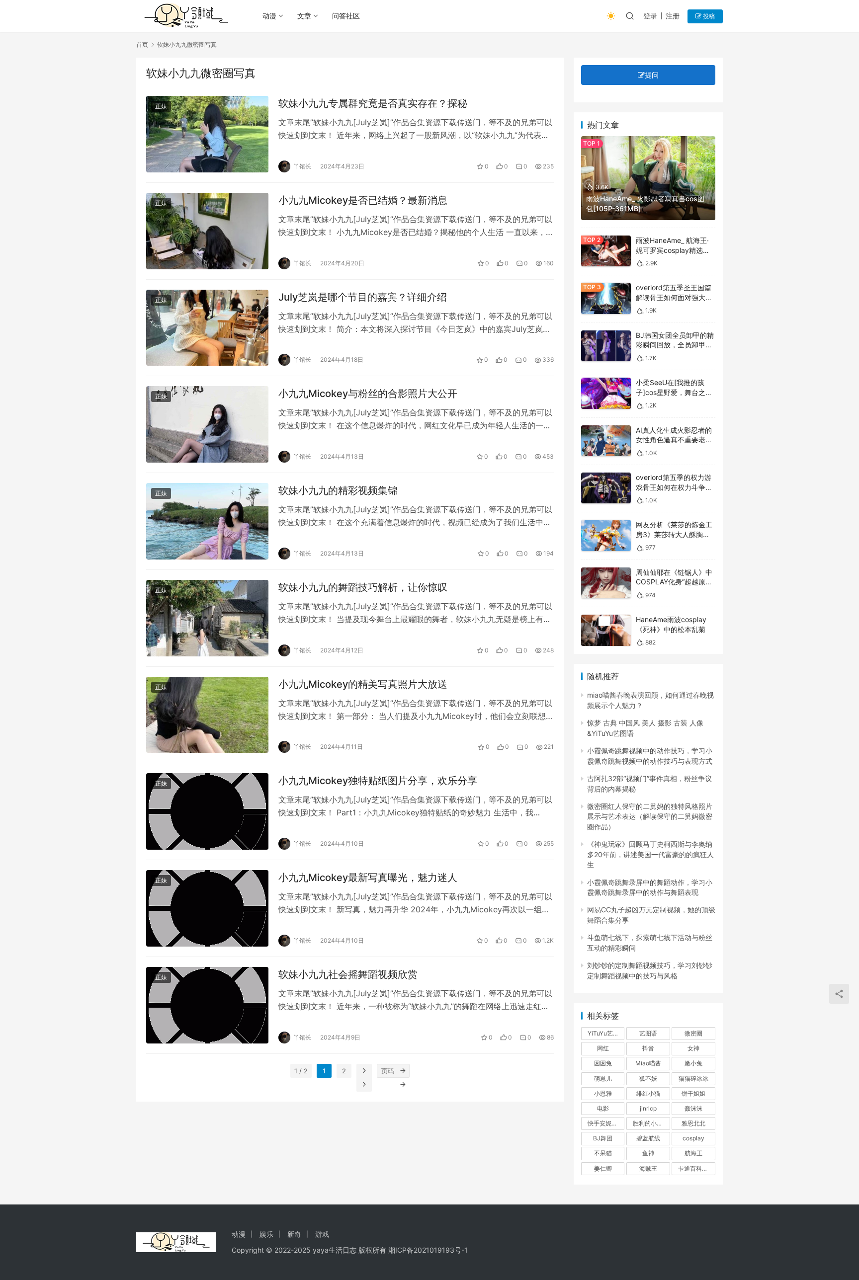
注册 (673, 15)
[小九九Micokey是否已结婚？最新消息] (207, 231)
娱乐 (266, 1234)
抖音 (648, 1048)
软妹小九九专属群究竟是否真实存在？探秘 (372, 103)
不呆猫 (603, 1153)
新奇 (294, 1234)
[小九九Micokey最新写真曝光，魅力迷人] (207, 908)
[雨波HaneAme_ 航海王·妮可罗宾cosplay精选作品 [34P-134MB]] (606, 251)
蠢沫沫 (693, 1108)
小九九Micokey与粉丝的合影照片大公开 (367, 394)
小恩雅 (603, 1093)
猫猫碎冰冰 (693, 1078)
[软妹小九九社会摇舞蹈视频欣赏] (207, 1005)
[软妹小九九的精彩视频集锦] (207, 521)
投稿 (708, 16)
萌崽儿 (603, 1078)
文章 (304, 15)
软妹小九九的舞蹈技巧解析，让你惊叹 (362, 587)
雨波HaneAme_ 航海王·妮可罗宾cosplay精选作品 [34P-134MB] (673, 250)
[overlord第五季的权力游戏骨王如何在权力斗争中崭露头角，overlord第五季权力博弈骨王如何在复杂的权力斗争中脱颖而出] (606, 488)
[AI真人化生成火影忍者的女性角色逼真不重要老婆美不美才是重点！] (606, 441)
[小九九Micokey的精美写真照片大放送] (207, 715)
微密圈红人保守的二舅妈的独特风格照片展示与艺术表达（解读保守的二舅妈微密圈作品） (649, 816)
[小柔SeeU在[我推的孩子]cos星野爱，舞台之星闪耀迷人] (606, 393)
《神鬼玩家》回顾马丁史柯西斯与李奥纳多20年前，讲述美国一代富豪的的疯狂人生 (650, 854)
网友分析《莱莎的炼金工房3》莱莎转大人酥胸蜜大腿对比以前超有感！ (674, 534)
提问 (652, 75)
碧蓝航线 (648, 1138)
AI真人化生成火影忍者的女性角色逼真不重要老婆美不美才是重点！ (674, 440)
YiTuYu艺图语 (606, 1033)
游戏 (322, 1234)
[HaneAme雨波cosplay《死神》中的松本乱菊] (606, 630)
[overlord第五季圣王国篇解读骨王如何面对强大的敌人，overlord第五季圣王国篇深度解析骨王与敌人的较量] (606, 298)
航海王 (693, 1153)
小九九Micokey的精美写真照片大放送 (362, 684)
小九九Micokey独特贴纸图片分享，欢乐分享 (377, 781)
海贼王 (648, 1168)
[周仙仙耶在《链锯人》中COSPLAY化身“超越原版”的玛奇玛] (606, 583)
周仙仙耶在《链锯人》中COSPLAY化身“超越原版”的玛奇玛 (675, 582)
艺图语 (648, 1033)
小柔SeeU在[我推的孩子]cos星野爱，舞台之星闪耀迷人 (674, 392)
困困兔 (603, 1063)
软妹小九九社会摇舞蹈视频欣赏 (348, 974)
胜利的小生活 (651, 1123)
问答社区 (346, 15)
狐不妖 (648, 1078)
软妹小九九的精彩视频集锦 (338, 490)
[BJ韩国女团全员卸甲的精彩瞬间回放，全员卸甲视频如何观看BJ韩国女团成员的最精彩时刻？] (606, 346)
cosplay (693, 1138)
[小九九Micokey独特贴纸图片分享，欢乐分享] (207, 811)
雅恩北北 (693, 1123)
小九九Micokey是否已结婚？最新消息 (362, 200)
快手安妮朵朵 (605, 1123)
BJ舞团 (602, 1138)
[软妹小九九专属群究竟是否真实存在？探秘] (207, 134)
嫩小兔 (693, 1063)
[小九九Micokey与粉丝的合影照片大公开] (207, 424)
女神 (693, 1048)
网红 (603, 1048)
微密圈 (693, 1033)
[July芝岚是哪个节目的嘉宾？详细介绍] (207, 328)
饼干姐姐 (693, 1093)
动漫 (269, 15)
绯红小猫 (648, 1093)
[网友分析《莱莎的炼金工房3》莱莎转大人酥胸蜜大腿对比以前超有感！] (606, 535)
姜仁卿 (603, 1168)
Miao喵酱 (648, 1063)
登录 (650, 15)
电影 (603, 1108)
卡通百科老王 (696, 1168)
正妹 (161, 106)
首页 (142, 44)
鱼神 (648, 1153)
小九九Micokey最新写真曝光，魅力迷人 (367, 877)
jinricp (648, 1108)
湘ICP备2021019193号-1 (428, 1250)
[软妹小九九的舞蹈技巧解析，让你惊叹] (207, 618)
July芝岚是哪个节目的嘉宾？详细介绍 (362, 297)
